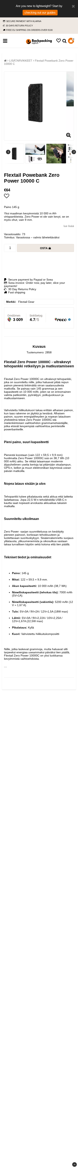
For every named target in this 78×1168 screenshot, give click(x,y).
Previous (8, 152)
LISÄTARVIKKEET (20, 60)
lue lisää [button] (69, 226)
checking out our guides (40, 12)
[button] (58, 40)
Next (74, 152)
